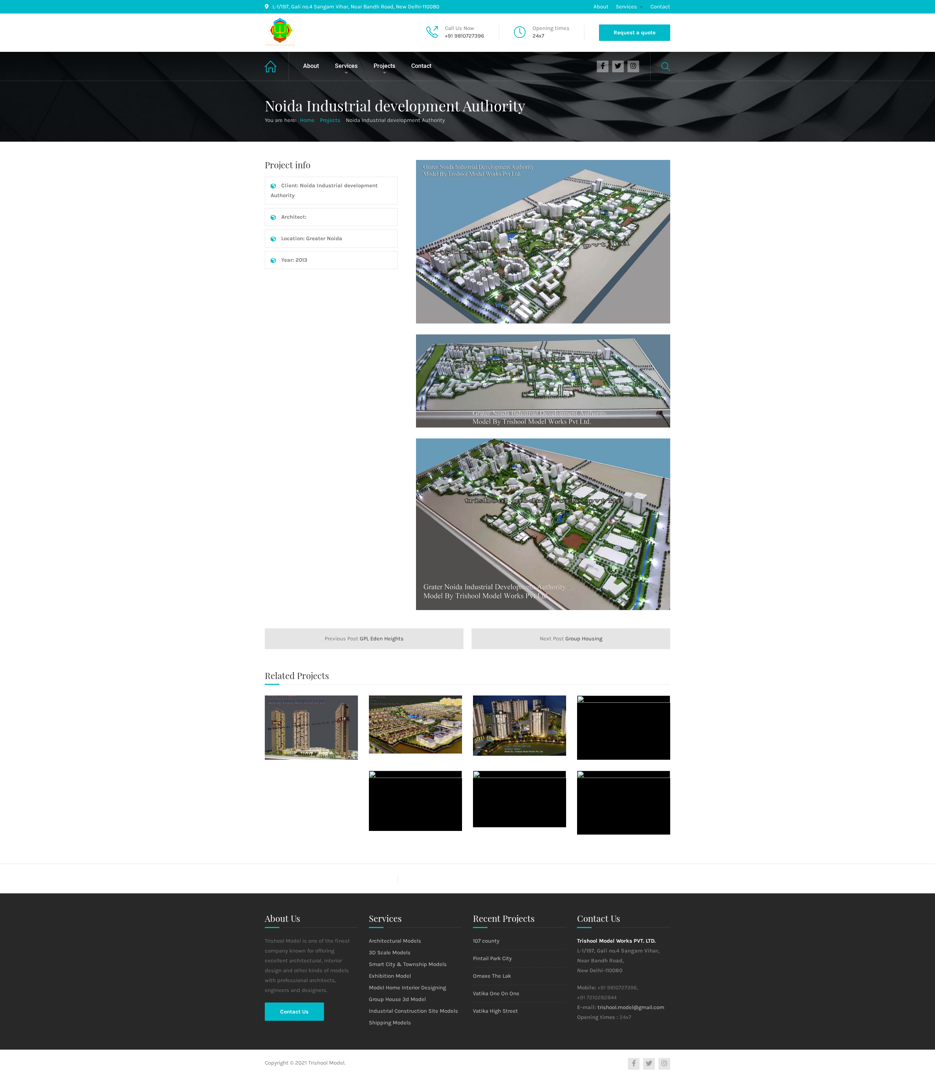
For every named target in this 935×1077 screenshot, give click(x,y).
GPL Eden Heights (364, 638)
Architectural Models (395, 941)
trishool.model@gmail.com (631, 1007)
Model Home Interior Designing (407, 987)
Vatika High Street (495, 1011)
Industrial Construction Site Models (413, 1011)
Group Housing (571, 638)
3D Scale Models (390, 952)
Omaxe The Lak (492, 976)
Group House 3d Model (397, 999)
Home (277, 66)
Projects (384, 65)
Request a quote (635, 32)
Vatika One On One (496, 993)
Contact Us (294, 1011)
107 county (486, 941)
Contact (660, 6)
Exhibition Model (390, 976)
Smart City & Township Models (408, 964)
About (601, 6)
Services (626, 6)
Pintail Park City (492, 958)
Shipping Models (390, 1022)
